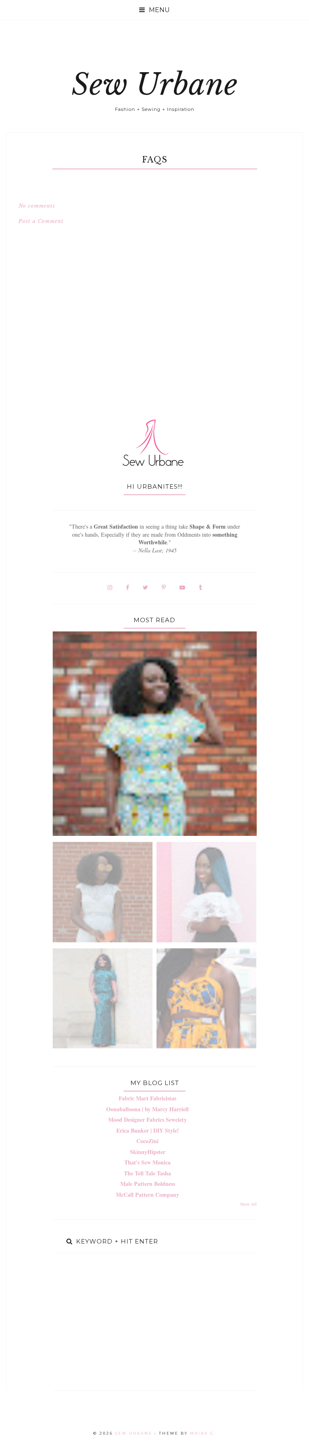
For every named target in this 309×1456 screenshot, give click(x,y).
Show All (248, 1204)
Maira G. (203, 1433)
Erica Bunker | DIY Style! (147, 1130)
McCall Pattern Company (147, 1194)
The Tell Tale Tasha (147, 1173)
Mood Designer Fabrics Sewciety (147, 1119)
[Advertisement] (155, 1321)
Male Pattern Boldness (147, 1183)
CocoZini (147, 1141)
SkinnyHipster (147, 1152)
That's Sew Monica (147, 1162)
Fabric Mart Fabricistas (147, 1098)
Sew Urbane (155, 84)
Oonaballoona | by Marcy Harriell (147, 1109)
